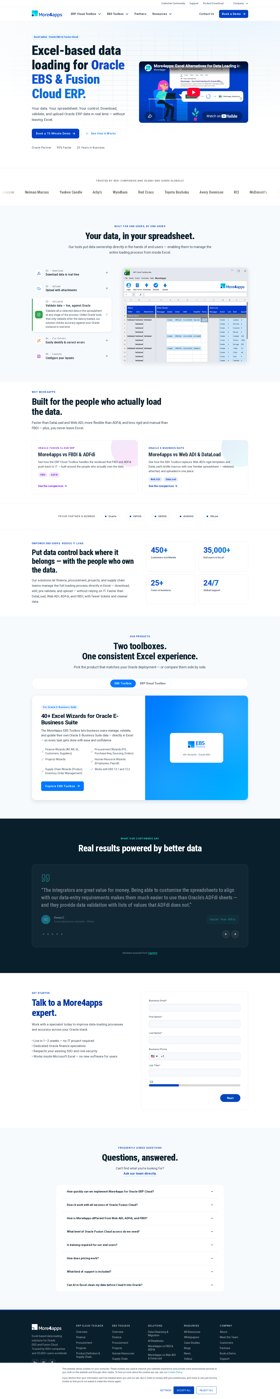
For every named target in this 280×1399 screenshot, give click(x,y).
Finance (81, 1334)
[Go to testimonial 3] (52, 931)
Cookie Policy (175, 1372)
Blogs (187, 1345)
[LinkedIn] (35, 1359)
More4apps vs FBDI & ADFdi (160, 1345)
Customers (226, 1339)
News (187, 1350)
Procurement (84, 1339)
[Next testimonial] (235, 931)
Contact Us (206, 14)
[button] (140, 1189)
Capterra (152, 949)
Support (194, 3)
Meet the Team (229, 1334)
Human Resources (123, 1350)
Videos (188, 1355)
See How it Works (103, 133)
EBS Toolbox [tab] (123, 680)
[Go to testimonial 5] (63, 931)
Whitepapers (191, 1334)
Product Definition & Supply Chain (88, 1352)
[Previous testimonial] (226, 931)
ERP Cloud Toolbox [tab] (153, 680)
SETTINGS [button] (165, 1390)
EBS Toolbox (115, 14)
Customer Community (173, 3)
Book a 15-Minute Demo (53, 133)
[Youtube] (43, 1359)
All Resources (192, 1329)
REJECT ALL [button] (206, 1390)
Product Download (213, 3)
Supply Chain (120, 1355)
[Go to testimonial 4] (57, 931)
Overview (81, 1329)
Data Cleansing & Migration (158, 1330)
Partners (140, 14)
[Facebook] (52, 1359)
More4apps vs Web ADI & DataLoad (162, 1353)
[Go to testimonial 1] (43, 931)
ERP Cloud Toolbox (83, 14)
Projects (81, 1345)
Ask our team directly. (140, 1170)
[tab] (72, 273)
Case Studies (192, 1339)
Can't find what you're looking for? (140, 1165)
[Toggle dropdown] (247, 3)
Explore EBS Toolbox (60, 783)
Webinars (189, 1361)
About (223, 1329)
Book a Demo (231, 14)
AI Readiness (156, 1337)
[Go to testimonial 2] (48, 931)
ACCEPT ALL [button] (184, 1390)
